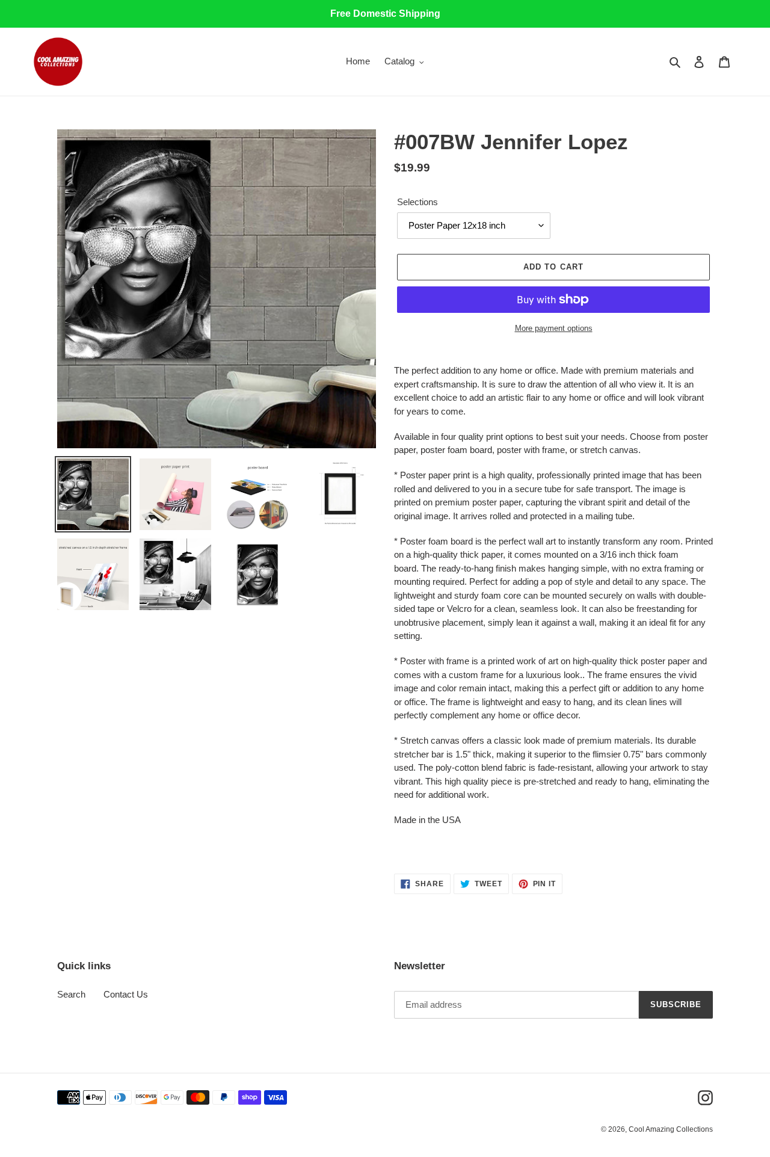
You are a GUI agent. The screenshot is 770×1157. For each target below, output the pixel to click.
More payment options (554, 328)
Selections (417, 202)
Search (71, 994)
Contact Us (125, 994)
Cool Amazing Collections (671, 1129)
